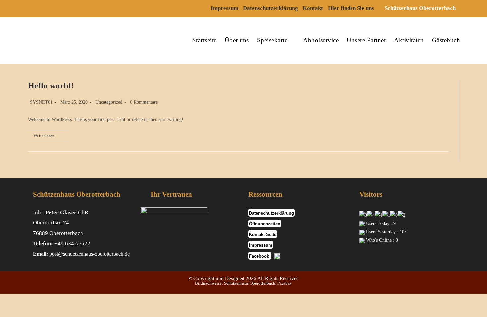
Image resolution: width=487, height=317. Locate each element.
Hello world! (51, 85)
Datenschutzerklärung (270, 8)
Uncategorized (108, 102)
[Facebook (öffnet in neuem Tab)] (35, 8)
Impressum (224, 8)
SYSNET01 (41, 102)
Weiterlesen (51, 137)
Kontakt (313, 8)
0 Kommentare (144, 102)
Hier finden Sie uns (351, 8)
